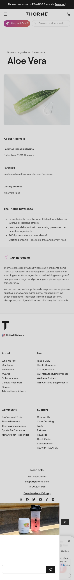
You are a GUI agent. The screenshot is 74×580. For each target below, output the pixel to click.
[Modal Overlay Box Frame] (30, 541)
